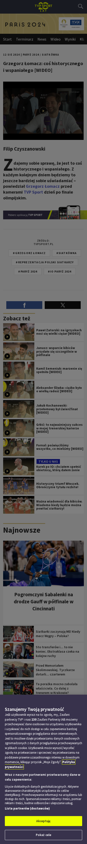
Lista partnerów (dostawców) (27, 808)
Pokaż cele (43, 835)
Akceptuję (43, 821)
